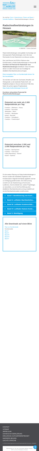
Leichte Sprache (9, 440)
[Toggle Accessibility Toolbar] (35, 447)
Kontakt (6, 427)
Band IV (7, 236)
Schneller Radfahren (8, 19)
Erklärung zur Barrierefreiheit (16, 436)
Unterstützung (18, 17)
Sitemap (6, 429)
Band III (7, 235)
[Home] (9, 5)
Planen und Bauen (28, 17)
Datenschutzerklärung (12, 434)
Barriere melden (10, 438)
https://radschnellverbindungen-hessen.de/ (15, 88)
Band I (7, 231)
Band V (7, 238)
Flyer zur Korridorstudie (11, 227)
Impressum (7, 431)
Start (11, 17)
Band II (7, 233)
